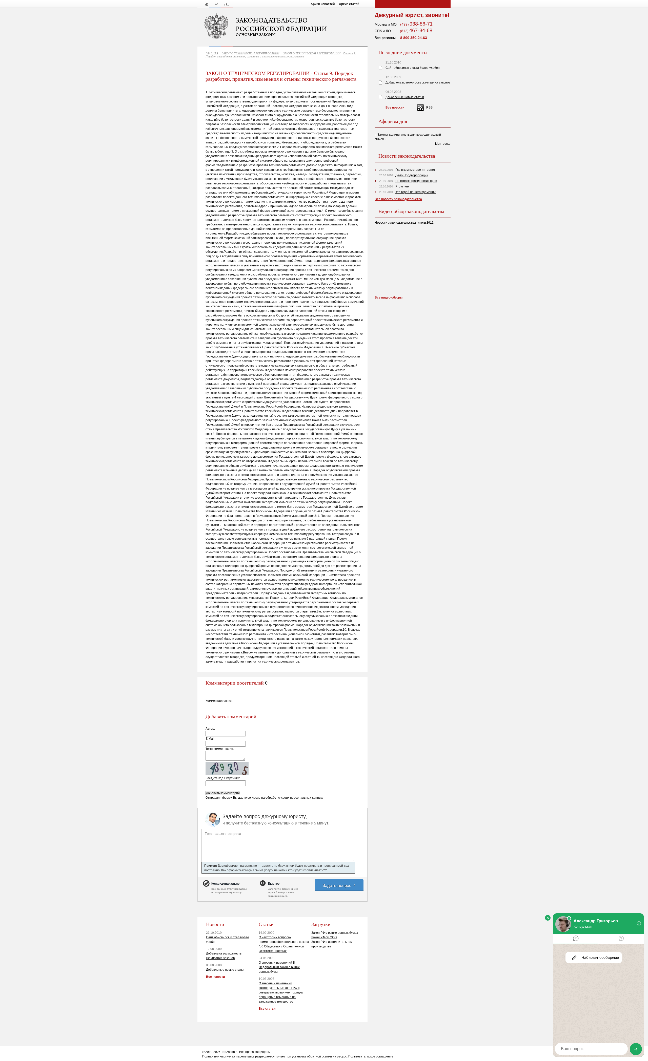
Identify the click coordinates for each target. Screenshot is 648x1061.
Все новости (215, 977)
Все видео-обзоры (388, 297)
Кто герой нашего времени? (415, 192)
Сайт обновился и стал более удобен (413, 68)
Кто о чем (402, 186)
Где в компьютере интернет (415, 170)
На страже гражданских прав (416, 181)
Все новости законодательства (398, 199)
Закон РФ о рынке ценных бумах (334, 933)
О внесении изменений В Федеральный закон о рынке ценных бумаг (279, 967)
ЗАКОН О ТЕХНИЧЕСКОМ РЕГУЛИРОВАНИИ (250, 53)
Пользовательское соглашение (370, 1056)
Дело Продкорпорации (411, 175)
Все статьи (267, 1008)
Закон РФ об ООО (324, 937)
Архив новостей (323, 4)
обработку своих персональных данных (294, 797)
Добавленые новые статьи (225, 969)
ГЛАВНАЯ (212, 53)
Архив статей (349, 4)
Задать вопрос (337, 885)
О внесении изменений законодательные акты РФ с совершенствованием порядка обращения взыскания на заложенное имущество (281, 992)
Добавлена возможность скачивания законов (418, 82)
